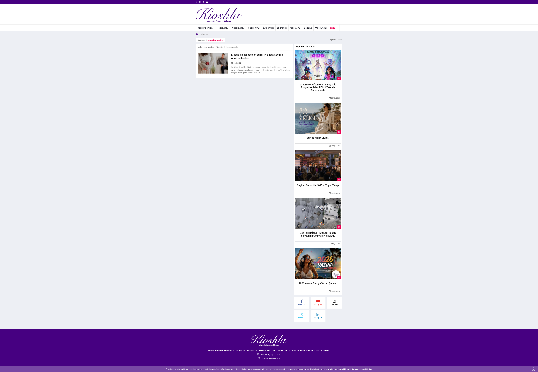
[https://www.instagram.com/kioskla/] (203, 2)
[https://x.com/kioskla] (200, 2)
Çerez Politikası (330, 369)
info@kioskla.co (274, 358)
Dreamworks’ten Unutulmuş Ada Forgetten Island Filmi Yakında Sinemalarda (318, 87)
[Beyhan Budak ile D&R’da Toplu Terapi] (318, 165)
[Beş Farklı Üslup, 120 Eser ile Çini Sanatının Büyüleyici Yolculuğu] (318, 213)
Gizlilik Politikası (348, 369)
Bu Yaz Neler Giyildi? (318, 137)
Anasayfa (201, 40)
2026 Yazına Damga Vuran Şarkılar (318, 283)
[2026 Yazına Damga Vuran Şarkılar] (318, 263)
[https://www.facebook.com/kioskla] (196, 2)
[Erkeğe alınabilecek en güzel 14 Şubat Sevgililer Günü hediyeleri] (213, 63)
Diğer (332, 28)
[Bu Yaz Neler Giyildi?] (318, 118)
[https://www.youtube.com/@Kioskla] (207, 2)
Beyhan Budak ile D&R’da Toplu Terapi (318, 185)
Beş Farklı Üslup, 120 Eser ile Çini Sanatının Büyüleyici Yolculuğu (318, 234)
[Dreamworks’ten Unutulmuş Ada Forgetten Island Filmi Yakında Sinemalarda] (318, 65)
